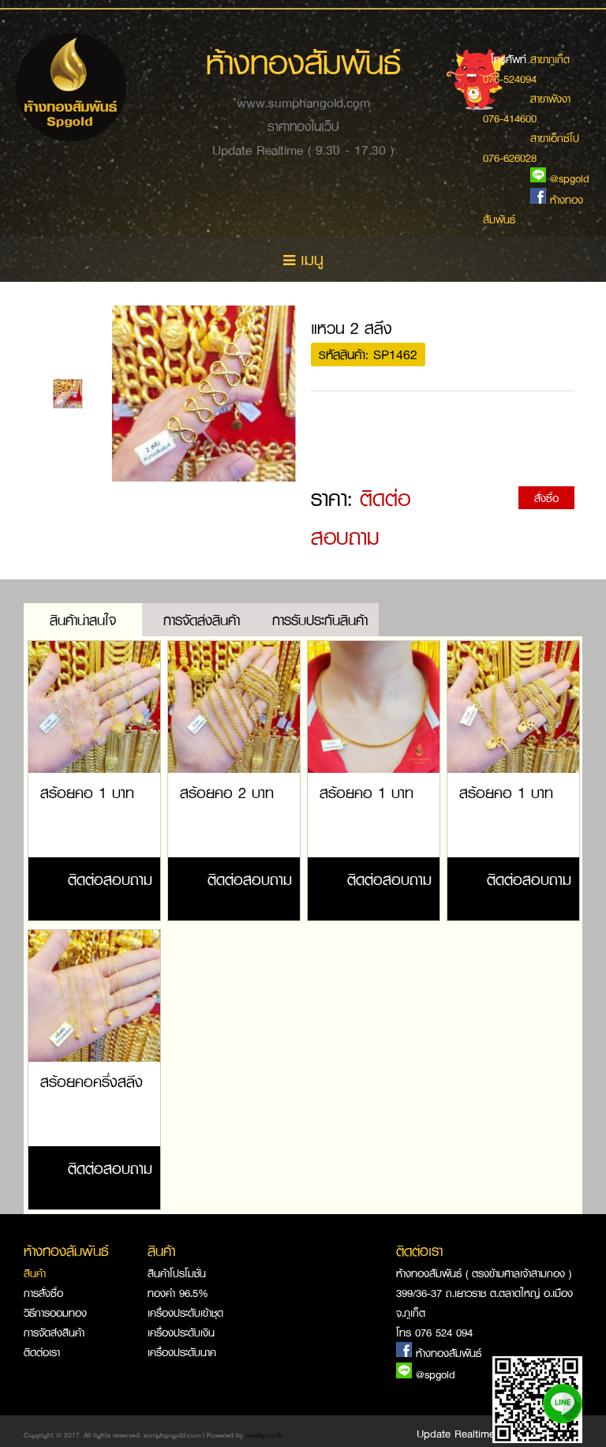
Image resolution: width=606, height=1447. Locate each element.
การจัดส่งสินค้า (54, 1332)
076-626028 (510, 157)
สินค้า (35, 1273)
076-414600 (510, 118)
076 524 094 (444, 1332)
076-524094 (510, 78)
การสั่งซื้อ (43, 1293)
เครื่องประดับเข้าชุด (185, 1312)
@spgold (435, 1374)
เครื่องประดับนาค (182, 1352)
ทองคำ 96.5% (178, 1293)
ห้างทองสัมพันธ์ (448, 1353)
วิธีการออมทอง (55, 1312)
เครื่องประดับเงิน (181, 1332)
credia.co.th (263, 1434)
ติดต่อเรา (42, 1352)
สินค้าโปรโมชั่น (177, 1273)
